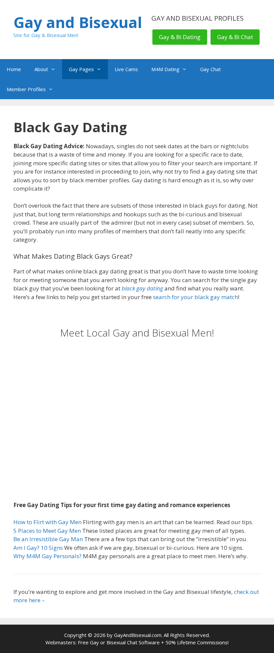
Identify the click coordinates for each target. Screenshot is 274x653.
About (41, 69)
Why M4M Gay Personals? (47, 556)
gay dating (149, 288)
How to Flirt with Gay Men (47, 522)
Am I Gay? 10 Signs (38, 548)
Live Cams (126, 69)
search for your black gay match (195, 297)
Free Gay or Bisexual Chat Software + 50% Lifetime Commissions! (153, 642)
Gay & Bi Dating (179, 37)
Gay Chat (210, 69)
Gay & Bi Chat (235, 37)
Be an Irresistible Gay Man (48, 539)
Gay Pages (81, 69)
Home (14, 69)
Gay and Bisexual (77, 22)
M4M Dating (165, 69)
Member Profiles (26, 89)
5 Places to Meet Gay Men (47, 530)
